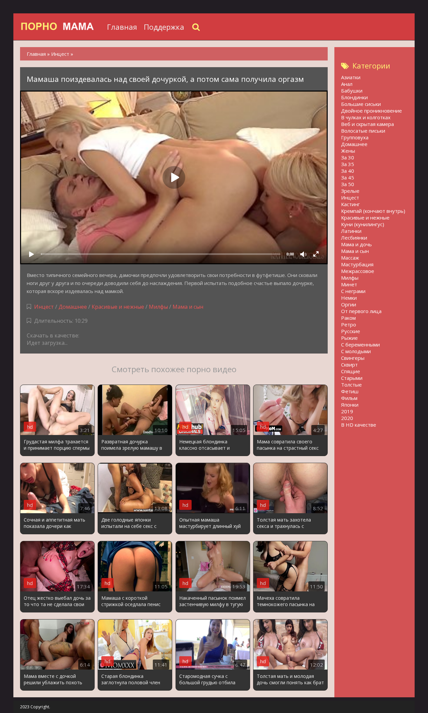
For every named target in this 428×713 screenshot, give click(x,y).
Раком (348, 317)
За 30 (347, 157)
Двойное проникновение (371, 110)
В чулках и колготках (366, 117)
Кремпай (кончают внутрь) (373, 210)
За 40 (347, 170)
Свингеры (352, 357)
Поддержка (164, 27)
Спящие (350, 371)
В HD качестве (358, 424)
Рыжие (349, 337)
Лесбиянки (354, 237)
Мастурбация (357, 264)
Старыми (351, 378)
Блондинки (354, 97)
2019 (347, 411)
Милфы (158, 306)
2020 (347, 418)
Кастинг (350, 204)
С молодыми (356, 351)
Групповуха (354, 137)
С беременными (360, 344)
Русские (350, 331)
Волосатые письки (363, 130)
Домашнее (73, 306)
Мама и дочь (356, 244)
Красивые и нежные (118, 306)
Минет (349, 284)
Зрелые (350, 190)
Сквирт (349, 364)
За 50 (347, 184)
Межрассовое (357, 271)
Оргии (348, 304)
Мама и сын (188, 306)
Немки (349, 297)
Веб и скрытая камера (367, 124)
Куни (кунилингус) (362, 224)
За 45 (347, 177)
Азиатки (350, 77)
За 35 (347, 164)
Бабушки (351, 90)
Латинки (351, 231)
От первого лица (361, 311)
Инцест (44, 306)
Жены (348, 150)
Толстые (351, 384)
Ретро (348, 324)
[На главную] (62, 26)
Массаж (350, 257)
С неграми (353, 291)
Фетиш (349, 391)
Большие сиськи (361, 104)
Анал (346, 84)
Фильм (349, 398)
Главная (122, 27)
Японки (349, 404)
